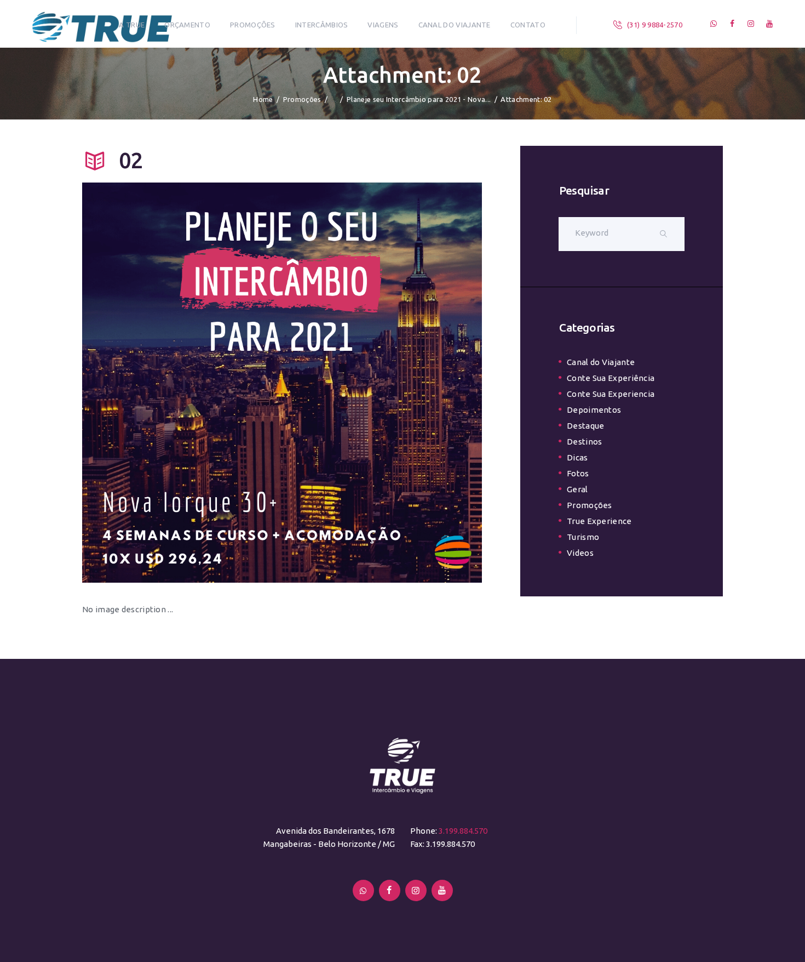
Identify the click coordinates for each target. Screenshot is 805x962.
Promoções (252, 25)
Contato (527, 25)
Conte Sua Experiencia (610, 394)
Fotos (578, 473)
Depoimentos (594, 409)
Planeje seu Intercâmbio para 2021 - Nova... (419, 99)
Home (263, 99)
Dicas (577, 457)
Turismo (583, 537)
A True (132, 25)
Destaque (585, 425)
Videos (580, 552)
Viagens (382, 25)
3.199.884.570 (463, 830)
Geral (577, 489)
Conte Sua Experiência (610, 378)
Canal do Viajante (454, 25)
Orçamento (187, 25)
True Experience (599, 521)
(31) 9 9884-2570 (654, 25)
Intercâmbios (321, 25)
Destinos (584, 441)
